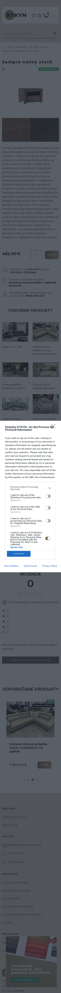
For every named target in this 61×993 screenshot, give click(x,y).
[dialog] (30, 496)
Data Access (30, 565)
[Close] (54, 427)
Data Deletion (11, 565)
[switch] (48, 496)
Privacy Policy (49, 565)
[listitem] (30, 488)
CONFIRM (19, 554)
